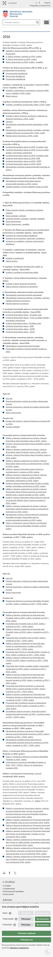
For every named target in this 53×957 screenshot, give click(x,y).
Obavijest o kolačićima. (19, 948)
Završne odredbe (13, 427)
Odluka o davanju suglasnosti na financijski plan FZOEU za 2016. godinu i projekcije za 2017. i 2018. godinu (27, 660)
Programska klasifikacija (15, 79)
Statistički (7, 924)
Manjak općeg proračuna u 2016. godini (22, 136)
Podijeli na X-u (15, 873)
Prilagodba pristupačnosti (40, 6)
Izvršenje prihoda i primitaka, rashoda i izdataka (25, 219)
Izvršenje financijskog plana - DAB (19, 326)
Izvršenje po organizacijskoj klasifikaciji (21, 236)
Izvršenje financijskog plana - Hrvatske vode (24, 315)
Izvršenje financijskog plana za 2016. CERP (23, 161)
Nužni (5, 913)
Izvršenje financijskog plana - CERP (20, 329)
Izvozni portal (8, 894)
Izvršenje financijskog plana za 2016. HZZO (23, 164)
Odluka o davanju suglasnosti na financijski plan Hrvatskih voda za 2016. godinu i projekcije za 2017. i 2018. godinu (27, 618)
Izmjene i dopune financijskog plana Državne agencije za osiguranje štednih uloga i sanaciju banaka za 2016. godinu (28, 500)
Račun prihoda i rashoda (16, 216)
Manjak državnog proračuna (17, 303)
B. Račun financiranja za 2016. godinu (21, 59)
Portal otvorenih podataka (13, 891)
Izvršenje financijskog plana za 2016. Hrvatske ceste (27, 156)
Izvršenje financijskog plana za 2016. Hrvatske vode (27, 147)
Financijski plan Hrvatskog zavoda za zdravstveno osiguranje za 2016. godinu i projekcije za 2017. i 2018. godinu (26, 706)
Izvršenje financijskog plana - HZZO (20, 332)
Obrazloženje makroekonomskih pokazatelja (24, 295)
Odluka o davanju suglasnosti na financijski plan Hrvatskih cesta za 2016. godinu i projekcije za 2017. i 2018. (28, 632)
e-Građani (7, 886)
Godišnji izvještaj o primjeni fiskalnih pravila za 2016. (27, 187)
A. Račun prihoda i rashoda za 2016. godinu (24, 56)
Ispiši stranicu (4, 873)
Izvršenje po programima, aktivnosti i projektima (25, 238)
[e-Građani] (14, 3)
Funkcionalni (8, 919)
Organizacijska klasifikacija (16, 73)
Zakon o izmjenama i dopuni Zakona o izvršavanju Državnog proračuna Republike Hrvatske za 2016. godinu (26, 526)
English (47, 3)
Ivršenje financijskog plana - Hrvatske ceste (23, 323)
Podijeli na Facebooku (9, 873)
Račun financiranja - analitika (17, 224)
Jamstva (9, 122)
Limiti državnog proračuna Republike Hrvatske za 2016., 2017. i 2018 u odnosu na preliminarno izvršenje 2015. (26, 765)
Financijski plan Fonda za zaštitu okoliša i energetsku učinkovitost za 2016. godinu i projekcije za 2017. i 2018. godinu (27, 669)
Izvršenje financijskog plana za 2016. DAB (23, 158)
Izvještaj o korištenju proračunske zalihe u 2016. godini (28, 105)
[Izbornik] (46, 22)
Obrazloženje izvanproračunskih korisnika (23, 346)
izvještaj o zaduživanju (15, 258)
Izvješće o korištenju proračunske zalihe (22, 272)
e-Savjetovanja (9, 889)
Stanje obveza (11, 96)
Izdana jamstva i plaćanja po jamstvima (22, 287)
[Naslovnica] (26, 13)
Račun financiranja (13, 221)
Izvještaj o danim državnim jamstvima (21, 284)
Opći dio (9, 398)
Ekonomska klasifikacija (15, 76)
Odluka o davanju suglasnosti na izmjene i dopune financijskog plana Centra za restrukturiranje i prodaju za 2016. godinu (27, 463)
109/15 (38, 801)
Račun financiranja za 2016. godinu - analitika (24, 62)
